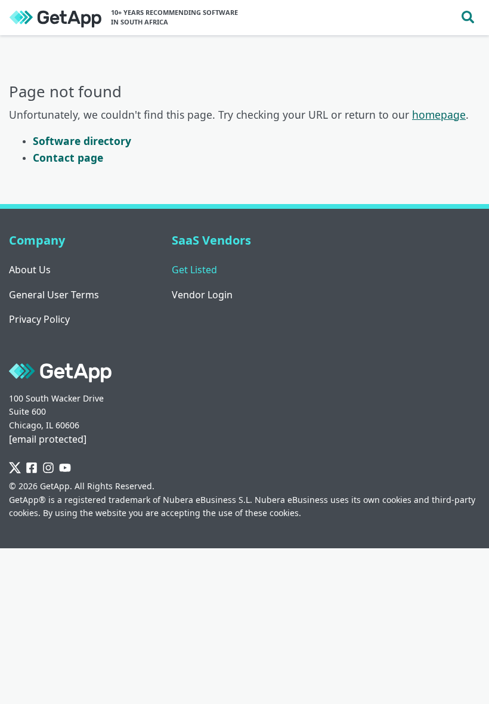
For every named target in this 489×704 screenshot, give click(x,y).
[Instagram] (48, 468)
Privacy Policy (39, 319)
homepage (439, 114)
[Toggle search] (467, 17)
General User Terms (54, 294)
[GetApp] (55, 17)
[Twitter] (15, 468)
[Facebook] (32, 468)
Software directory (82, 141)
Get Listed (194, 269)
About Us (30, 269)
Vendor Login (202, 294)
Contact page (68, 157)
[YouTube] (65, 468)
